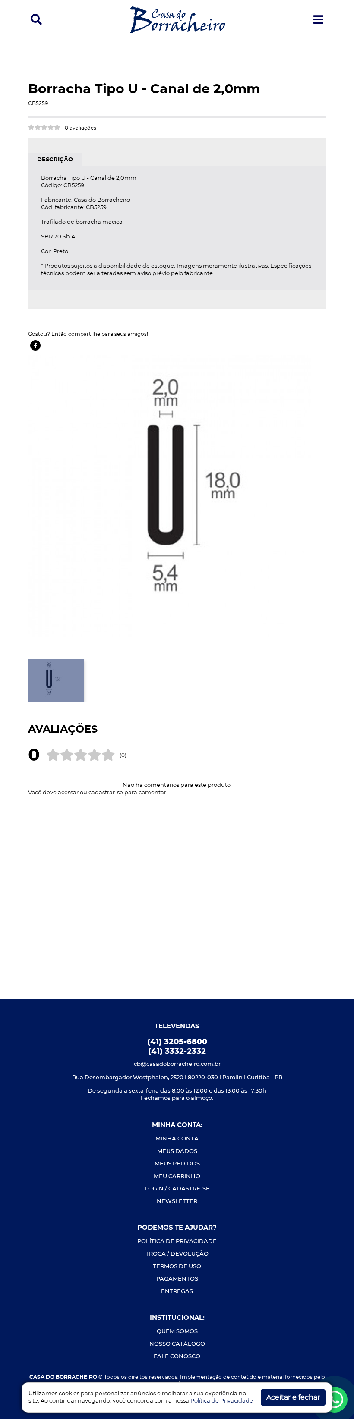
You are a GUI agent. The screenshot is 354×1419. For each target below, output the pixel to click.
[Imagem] (169, 495)
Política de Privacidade (221, 1401)
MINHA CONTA (177, 1139)
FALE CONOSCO (177, 1356)
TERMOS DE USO (177, 1266)
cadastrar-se (105, 793)
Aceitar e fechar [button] (293, 1397)
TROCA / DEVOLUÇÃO (177, 1254)
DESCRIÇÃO (55, 160)
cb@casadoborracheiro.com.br (177, 1064)
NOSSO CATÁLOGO (177, 1344)
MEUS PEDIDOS (177, 1164)
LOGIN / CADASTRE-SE (177, 1189)
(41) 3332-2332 (177, 1052)
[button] (36, 19)
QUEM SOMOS (177, 1331)
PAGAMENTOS (177, 1279)
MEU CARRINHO (177, 1176)
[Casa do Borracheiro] (177, 19)
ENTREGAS (177, 1291)
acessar (68, 793)
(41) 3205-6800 (177, 1042)
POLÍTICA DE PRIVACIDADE (177, 1241)
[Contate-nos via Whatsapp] (335, 1400)
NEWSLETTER (177, 1201)
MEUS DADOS (177, 1151)
